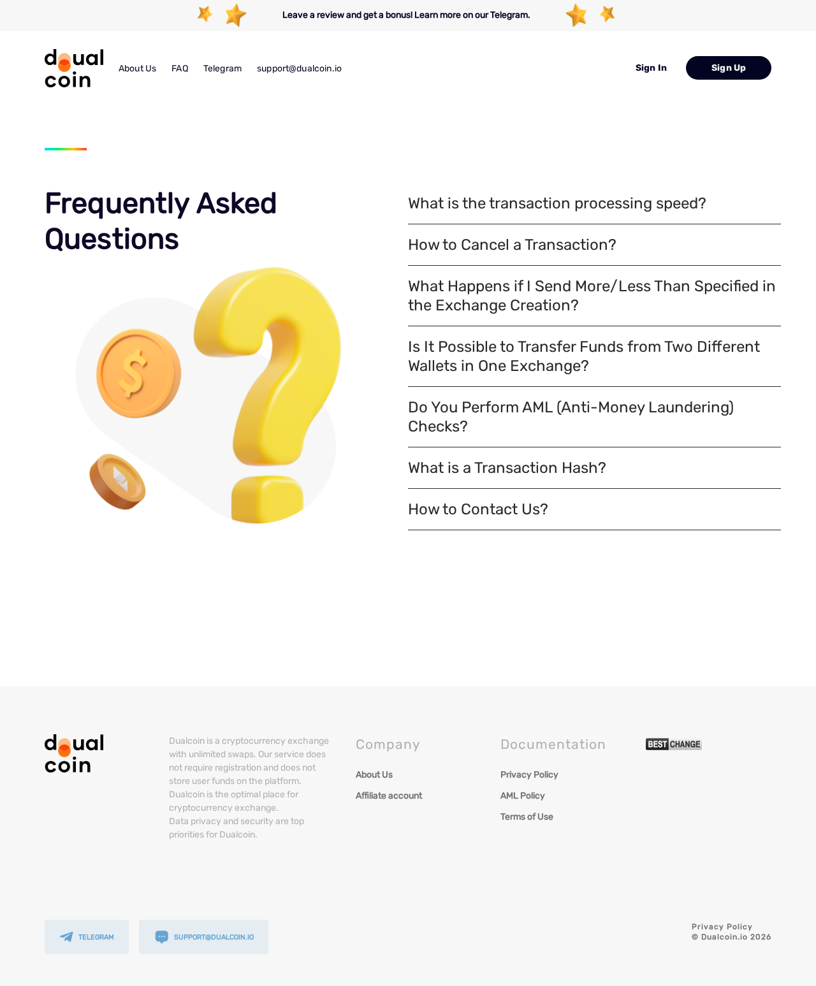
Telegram (222, 68)
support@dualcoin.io (299, 68)
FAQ (179, 68)
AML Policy (522, 795)
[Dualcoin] (74, 67)
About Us (137, 68)
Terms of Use (526, 816)
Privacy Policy (529, 774)
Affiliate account (389, 795)
